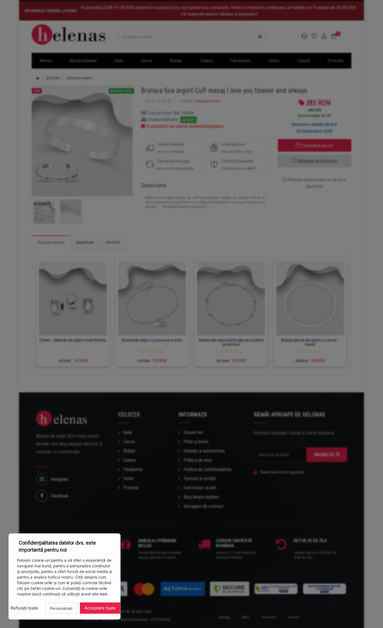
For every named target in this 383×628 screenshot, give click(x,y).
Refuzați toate (24, 608)
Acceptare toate (100, 608)
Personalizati (61, 608)
